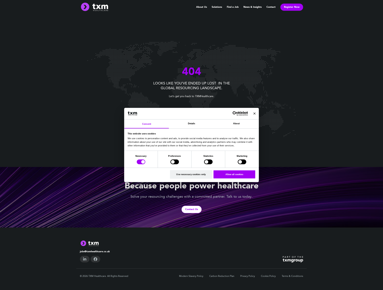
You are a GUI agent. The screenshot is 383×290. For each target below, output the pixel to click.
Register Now (292, 7)
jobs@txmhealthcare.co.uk (95, 251)
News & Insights (252, 7)
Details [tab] (191, 123)
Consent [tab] (146, 124)
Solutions (217, 7)
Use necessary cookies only (191, 174)
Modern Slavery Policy (191, 276)
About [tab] (236, 123)
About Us (201, 7)
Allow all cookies (234, 174)
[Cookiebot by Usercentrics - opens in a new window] (235, 113)
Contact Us (191, 209)
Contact (271, 7)
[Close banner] (254, 113)
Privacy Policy (247, 276)
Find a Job (233, 7)
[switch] (174, 161)
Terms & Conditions (292, 276)
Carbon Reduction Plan (221, 276)
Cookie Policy (268, 276)
